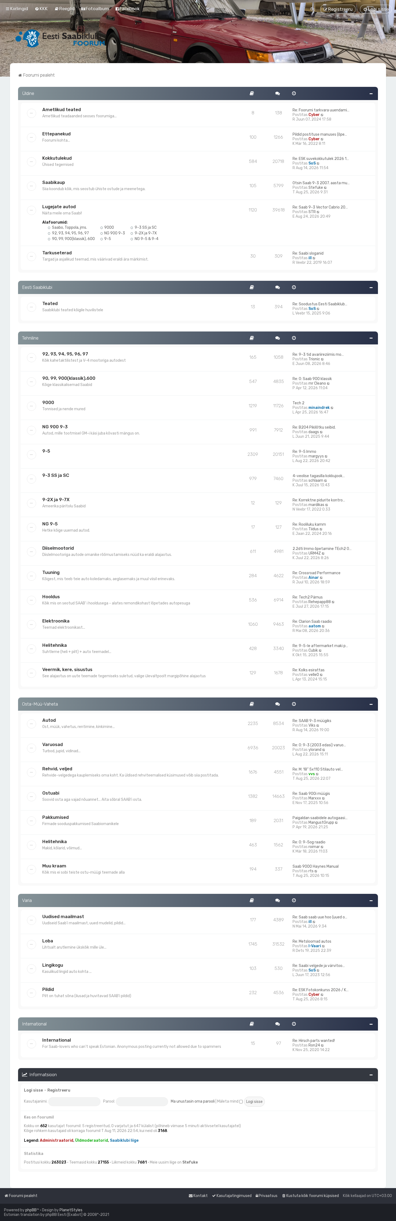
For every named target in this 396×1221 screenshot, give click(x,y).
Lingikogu (52, 965)
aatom (314, 626)
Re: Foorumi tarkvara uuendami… (321, 110)
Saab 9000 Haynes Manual (316, 866)
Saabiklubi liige (124, 1140)
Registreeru (58, 1090)
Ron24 (314, 1045)
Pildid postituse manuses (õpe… (320, 134)
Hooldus (51, 596)
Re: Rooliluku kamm (309, 524)
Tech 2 (298, 403)
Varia (27, 900)
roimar (314, 846)
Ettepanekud (56, 133)
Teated (50, 303)
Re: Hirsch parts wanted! (314, 1040)
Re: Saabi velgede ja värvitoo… (319, 965)
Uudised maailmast (63, 916)
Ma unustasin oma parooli (193, 1101)
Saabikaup (53, 182)
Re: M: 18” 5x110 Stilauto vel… (318, 769)
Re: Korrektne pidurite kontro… (319, 500)
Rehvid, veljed (57, 768)
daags (313, 432)
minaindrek (319, 407)
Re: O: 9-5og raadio (309, 842)
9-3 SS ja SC (145, 227)
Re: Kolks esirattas (309, 670)
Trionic (314, 359)
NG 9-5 (50, 523)
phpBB (31, 1210)
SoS (312, 163)
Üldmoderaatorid (91, 1140)
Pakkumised (55, 817)
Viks (311, 725)
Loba (47, 940)
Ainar (313, 577)
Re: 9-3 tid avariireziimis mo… (318, 354)
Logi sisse (33, 1090)
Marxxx (314, 798)
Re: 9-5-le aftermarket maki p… (320, 646)
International (34, 1024)
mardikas (316, 504)
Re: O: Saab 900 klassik (312, 379)
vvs (311, 774)
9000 (108, 227)
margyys (316, 456)
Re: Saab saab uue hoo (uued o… (320, 917)
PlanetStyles (71, 1210)
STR (312, 212)
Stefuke (315, 187)
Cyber (314, 114)
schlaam (315, 480)
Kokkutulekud (57, 158)
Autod (49, 720)
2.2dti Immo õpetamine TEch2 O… (322, 548)
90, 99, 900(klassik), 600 (73, 239)
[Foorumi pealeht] (60, 38)
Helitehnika (54, 645)
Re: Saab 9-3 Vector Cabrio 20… (320, 207)
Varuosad (52, 744)
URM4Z (314, 553)
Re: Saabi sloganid (308, 253)
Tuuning (51, 572)
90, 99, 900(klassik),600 (68, 378)
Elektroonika (56, 621)
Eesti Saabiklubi (37, 287)
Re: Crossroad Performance (317, 573)
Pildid (48, 989)
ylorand (314, 749)
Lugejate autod (59, 206)
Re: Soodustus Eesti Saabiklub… (320, 304)
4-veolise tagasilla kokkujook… (319, 476)
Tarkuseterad (57, 252)
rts (311, 871)
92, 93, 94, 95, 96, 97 (70, 233)
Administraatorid (56, 1140)
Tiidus (313, 529)
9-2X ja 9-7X (145, 233)
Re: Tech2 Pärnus (308, 597)
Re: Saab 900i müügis (311, 793)
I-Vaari (314, 946)
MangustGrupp (321, 822)
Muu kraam (54, 865)
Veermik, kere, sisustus (67, 669)
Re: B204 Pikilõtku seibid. (314, 427)
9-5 (107, 239)
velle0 (313, 674)
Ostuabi (50, 793)
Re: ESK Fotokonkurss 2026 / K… (321, 990)
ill (310, 258)
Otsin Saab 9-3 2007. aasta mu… (321, 183)
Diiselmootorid (58, 548)
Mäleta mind (228, 1101)
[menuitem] (41, 9)
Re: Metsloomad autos (312, 941)
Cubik (313, 650)
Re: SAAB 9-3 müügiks (312, 721)
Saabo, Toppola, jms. (69, 227)
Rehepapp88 (319, 602)
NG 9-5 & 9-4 (146, 239)
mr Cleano (317, 383)
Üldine (28, 93)
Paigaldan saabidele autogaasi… (320, 818)
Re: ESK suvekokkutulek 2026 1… (321, 158)
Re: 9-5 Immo (304, 451)
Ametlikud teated (61, 109)
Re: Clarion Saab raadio (312, 621)
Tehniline (30, 338)
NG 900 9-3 (114, 233)
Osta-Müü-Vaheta (40, 704)
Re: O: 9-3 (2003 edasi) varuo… (319, 745)
